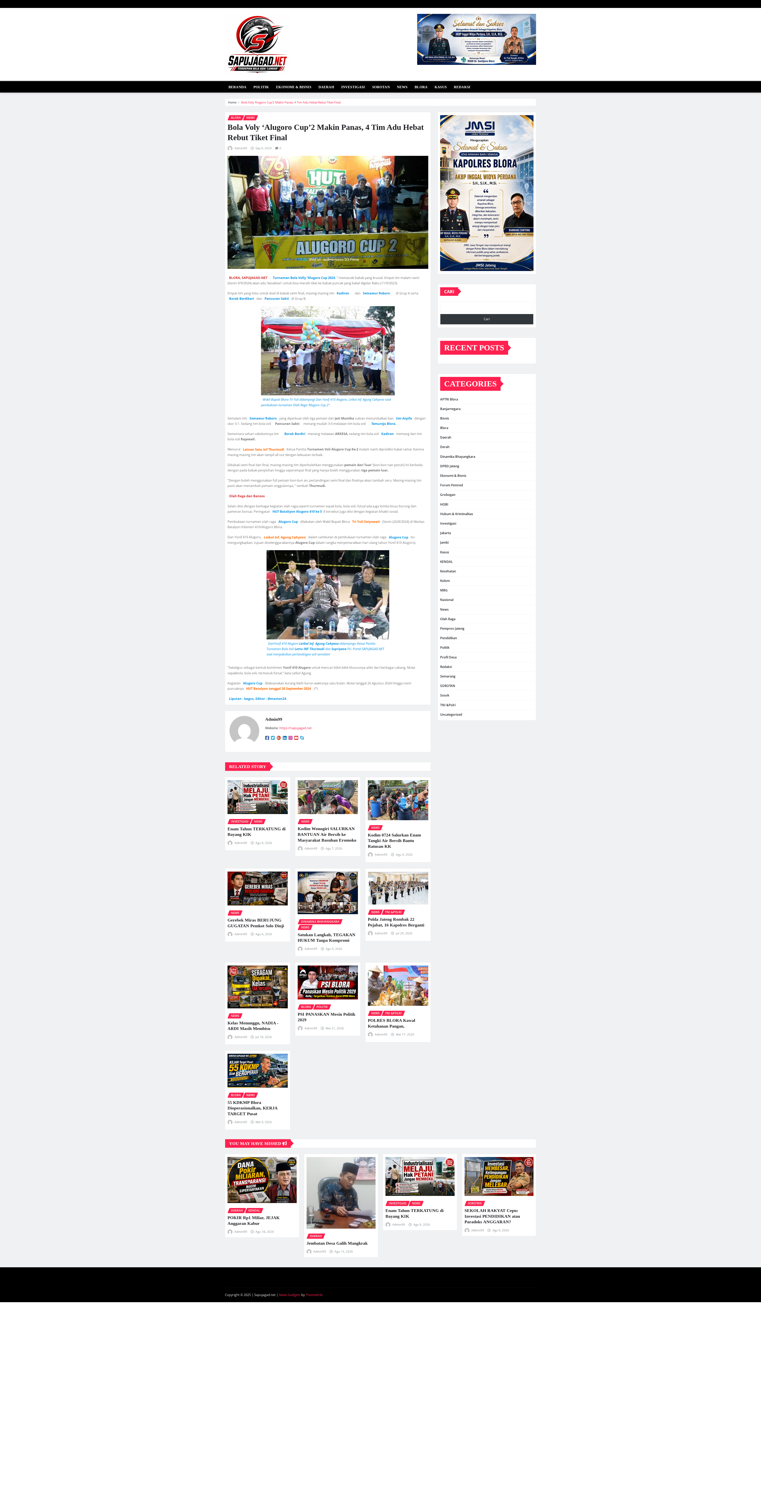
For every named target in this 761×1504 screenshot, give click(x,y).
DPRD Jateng (449, 466)
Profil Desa (448, 657)
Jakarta (445, 533)
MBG (444, 590)
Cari (449, 291)
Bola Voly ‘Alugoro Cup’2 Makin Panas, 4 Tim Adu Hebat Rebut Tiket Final (291, 102)
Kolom (445, 581)
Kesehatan (448, 571)
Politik (261, 87)
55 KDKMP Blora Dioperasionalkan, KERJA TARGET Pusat (253, 1108)
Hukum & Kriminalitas (456, 514)
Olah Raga (447, 619)
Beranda (237, 87)
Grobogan (447, 494)
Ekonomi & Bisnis (293, 87)
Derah (444, 447)
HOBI (444, 504)
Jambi (444, 542)
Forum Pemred (451, 485)
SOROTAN (381, 87)
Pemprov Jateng (452, 628)
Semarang (447, 676)
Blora (421, 87)
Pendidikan (448, 638)
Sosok (444, 695)
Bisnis (444, 418)
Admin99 (240, 148)
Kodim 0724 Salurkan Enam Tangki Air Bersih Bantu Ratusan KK (394, 840)
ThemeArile (314, 1295)
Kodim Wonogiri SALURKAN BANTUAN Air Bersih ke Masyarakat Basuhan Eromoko (327, 834)
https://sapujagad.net (295, 728)
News (402, 87)
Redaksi (462, 87)
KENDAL (446, 561)
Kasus (441, 87)
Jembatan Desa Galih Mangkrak (337, 1243)
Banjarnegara (450, 409)
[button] (446, 193)
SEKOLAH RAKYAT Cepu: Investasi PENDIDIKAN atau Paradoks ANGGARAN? (492, 1216)
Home (232, 102)
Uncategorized (451, 714)
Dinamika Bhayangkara (457, 456)
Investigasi (353, 87)
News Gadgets (289, 1295)
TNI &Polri (448, 705)
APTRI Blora (449, 399)
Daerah (326, 87)
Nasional (446, 600)
